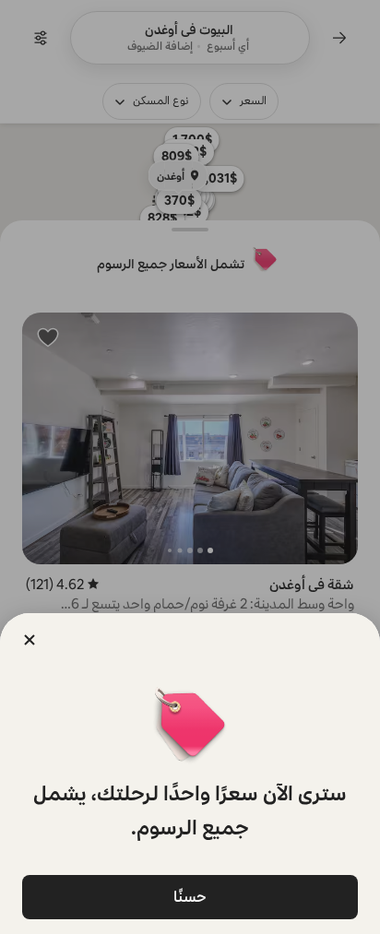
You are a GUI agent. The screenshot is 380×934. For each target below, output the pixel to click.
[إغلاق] (29, 640)
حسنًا (190, 896)
